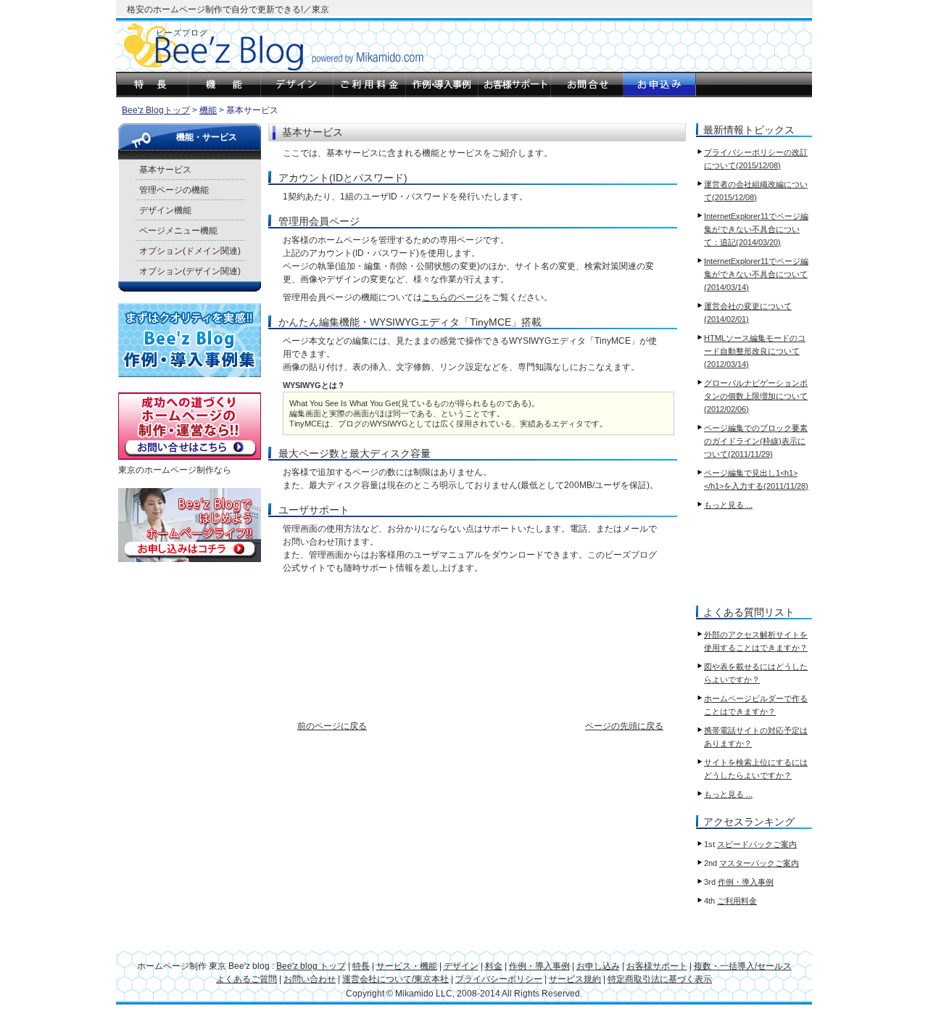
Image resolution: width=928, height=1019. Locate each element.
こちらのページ (452, 297)
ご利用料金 (737, 900)
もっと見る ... (728, 504)
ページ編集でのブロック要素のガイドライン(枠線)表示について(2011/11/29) (756, 441)
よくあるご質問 (246, 979)
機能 (208, 110)
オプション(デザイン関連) (190, 271)
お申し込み (598, 966)
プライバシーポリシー (498, 979)
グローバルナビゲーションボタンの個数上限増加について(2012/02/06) (756, 396)
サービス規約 (575, 979)
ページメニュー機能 (178, 231)
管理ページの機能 (174, 190)
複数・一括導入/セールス (743, 966)
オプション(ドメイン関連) (190, 251)
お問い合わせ (309, 979)
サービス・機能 (406, 966)
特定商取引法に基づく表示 (660, 979)
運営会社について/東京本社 (395, 979)
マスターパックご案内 (759, 863)
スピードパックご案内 (757, 844)
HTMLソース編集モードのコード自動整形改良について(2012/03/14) (754, 351)
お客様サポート (656, 966)
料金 (493, 966)
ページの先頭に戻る (624, 726)
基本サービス (165, 170)
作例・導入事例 (746, 882)
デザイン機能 (165, 210)
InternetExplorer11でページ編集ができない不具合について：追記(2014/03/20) (756, 229)
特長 (361, 966)
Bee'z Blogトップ (156, 110)
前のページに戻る (332, 726)
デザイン (461, 966)
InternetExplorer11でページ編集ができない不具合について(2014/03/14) (756, 274)
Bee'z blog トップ (311, 966)
